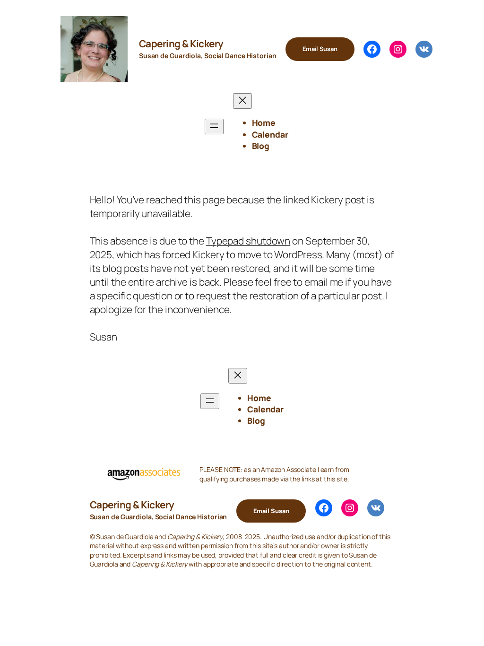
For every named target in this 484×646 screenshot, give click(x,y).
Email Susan (319, 48)
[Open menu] (214, 126)
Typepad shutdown (248, 240)
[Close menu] (242, 101)
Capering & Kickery (181, 43)
